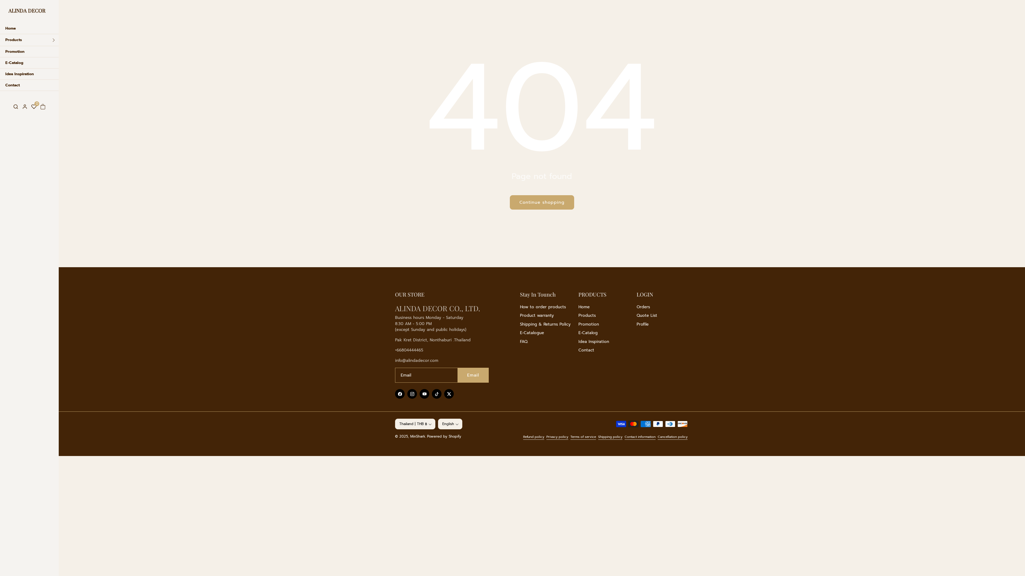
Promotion (588, 324)
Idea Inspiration (593, 342)
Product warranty (537, 315)
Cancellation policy (673, 436)
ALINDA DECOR (27, 10)
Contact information (640, 436)
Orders (643, 307)
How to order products (543, 307)
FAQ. (524, 342)
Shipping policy (610, 436)
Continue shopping (542, 202)
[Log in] (24, 106)
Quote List (647, 315)
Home (584, 307)
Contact (586, 350)
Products (587, 315)
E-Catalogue (532, 333)
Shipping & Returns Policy (545, 324)
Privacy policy (557, 436)
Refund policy (533, 436)
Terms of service (583, 436)
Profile (643, 324)
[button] (15, 107)
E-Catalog (588, 333)
